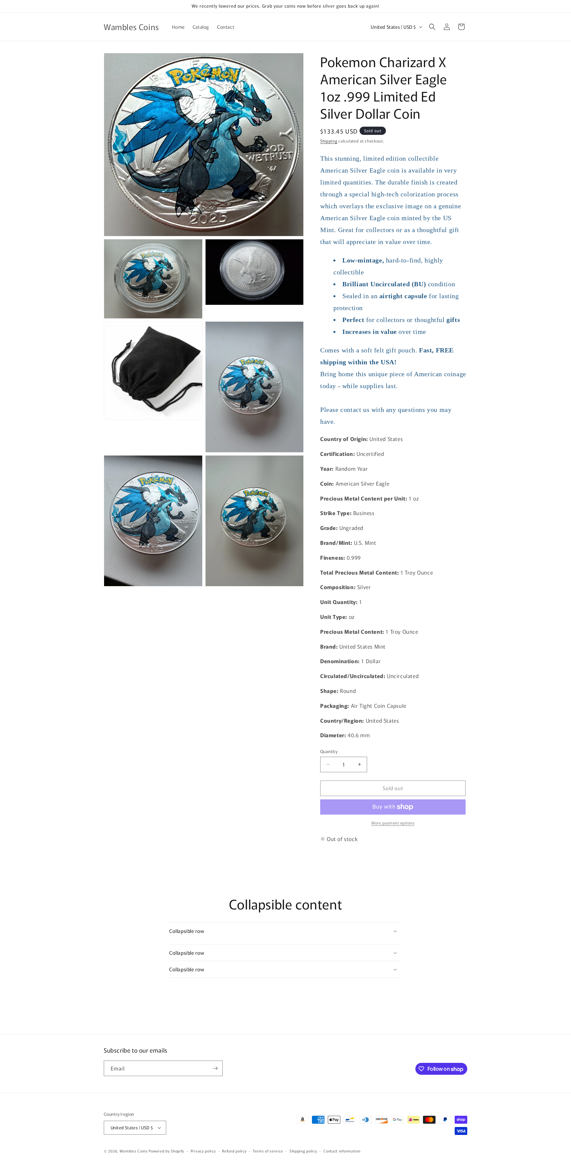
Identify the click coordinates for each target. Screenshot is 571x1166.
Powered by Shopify (166, 1150)
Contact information (342, 1150)
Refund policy (234, 1150)
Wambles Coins (134, 1150)
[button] (432, 27)
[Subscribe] (215, 1068)
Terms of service (268, 1150)
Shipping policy (303, 1150)
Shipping (328, 140)
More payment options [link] (392, 822)
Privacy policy (203, 1150)
